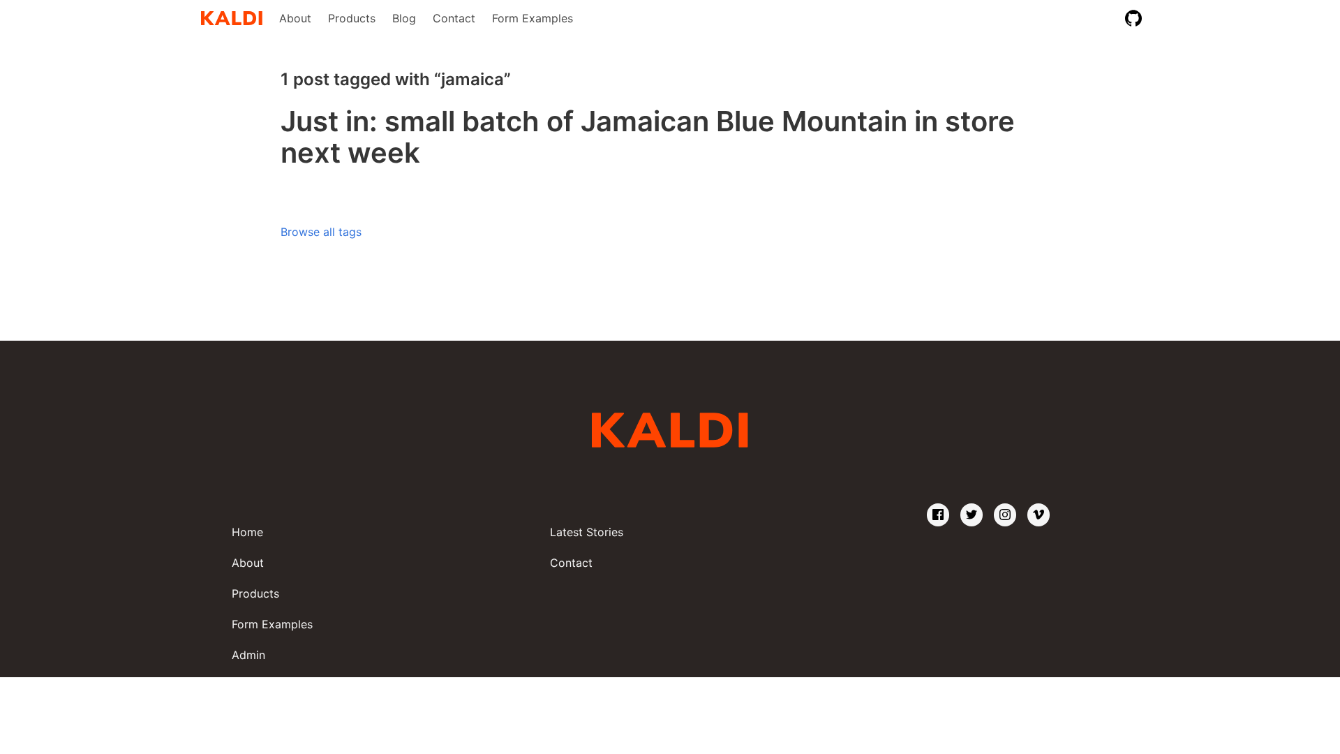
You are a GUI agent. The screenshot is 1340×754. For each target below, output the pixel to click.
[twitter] (971, 514)
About (295, 18)
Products (351, 18)
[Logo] (232, 18)
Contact (454, 18)
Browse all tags (321, 232)
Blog (404, 18)
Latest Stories (586, 532)
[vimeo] (1038, 514)
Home (247, 532)
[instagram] (1005, 514)
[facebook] (938, 514)
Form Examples (532, 18)
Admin (248, 655)
